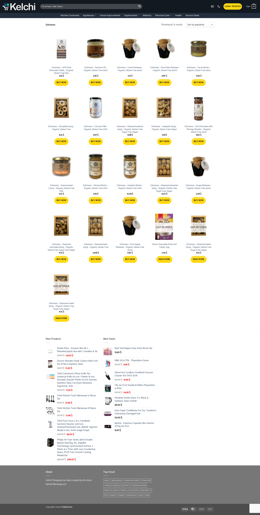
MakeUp (147, 15)
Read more (164, 259)
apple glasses (116, 480)
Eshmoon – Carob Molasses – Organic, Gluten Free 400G (130, 69)
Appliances (88, 15)
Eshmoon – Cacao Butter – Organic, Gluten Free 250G (198, 69)
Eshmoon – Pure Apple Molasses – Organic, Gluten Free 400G (130, 247)
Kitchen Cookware (70, 15)
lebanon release (120, 490)
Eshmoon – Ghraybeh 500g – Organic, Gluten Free (61, 128)
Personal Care (162, 15)
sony (141, 495)
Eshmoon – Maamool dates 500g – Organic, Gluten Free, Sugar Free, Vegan (198, 247)
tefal (147, 495)
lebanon (107, 490)
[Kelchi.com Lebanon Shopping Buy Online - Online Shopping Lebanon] (19, 6)
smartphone (131, 495)
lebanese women (139, 485)
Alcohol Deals (192, 15)
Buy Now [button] (61, 82)
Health (178, 15)
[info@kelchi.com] (212, 6)
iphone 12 (126, 485)
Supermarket (130, 15)
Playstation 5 (146, 490)
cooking (107, 485)
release (121, 495)
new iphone (133, 490)
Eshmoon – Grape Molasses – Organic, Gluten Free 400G (199, 187)
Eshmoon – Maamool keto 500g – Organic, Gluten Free (95, 246)
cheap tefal (146, 480)
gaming (117, 485)
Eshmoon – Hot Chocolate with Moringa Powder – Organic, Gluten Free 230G (199, 129)
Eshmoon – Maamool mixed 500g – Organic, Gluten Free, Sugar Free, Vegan (61, 306)
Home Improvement (110, 15)
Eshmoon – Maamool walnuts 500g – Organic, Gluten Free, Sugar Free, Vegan (130, 129)
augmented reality (132, 480)
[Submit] (139, 6)
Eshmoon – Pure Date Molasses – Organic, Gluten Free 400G (164, 69)
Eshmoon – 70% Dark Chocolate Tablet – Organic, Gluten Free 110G (61, 70)
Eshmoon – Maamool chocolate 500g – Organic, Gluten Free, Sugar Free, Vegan (61, 247)
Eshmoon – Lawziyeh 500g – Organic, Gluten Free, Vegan (164, 128)
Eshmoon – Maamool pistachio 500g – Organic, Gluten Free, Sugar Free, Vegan (164, 188)
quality (113, 495)
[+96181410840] (219, 6)
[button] (232, 6)
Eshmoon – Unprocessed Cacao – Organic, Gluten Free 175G (61, 188)
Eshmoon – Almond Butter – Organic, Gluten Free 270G (95, 187)
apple (106, 480)
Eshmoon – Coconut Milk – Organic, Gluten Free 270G (96, 128)
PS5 (105, 495)
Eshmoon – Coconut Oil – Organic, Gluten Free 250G (96, 69)
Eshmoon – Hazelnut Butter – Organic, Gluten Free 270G (130, 187)
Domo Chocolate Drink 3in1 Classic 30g (164, 246)
